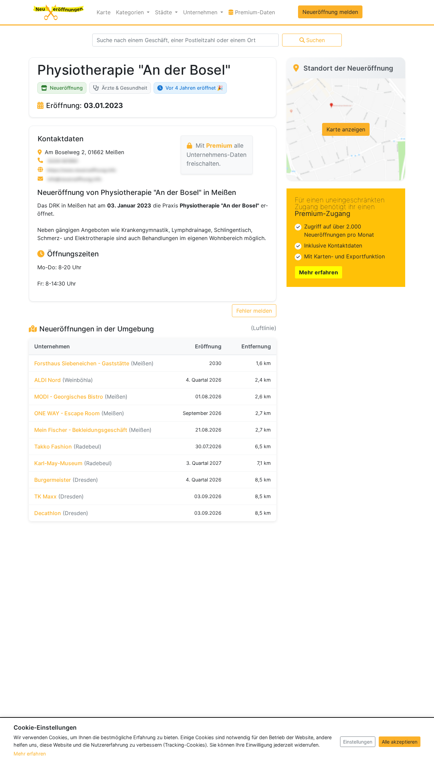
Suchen (315, 40)
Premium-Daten (255, 12)
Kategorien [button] (130, 12)
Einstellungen (357, 742)
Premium (219, 145)
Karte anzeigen (346, 129)
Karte (104, 12)
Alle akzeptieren (399, 742)
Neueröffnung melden (330, 11)
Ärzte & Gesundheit (124, 88)
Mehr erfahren (318, 272)
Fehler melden (254, 310)
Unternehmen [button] (201, 12)
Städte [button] (164, 12)
